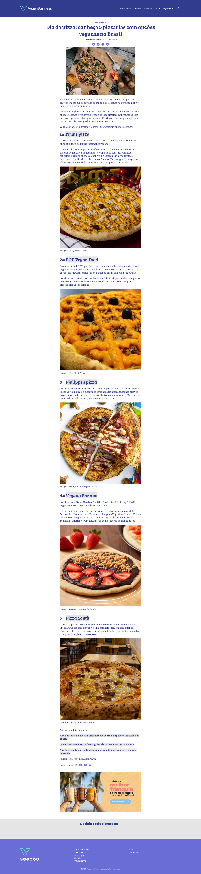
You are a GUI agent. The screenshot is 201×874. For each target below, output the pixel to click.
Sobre (132, 849)
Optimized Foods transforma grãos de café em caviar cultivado (97, 744)
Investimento (125, 8)
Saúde (158, 8)
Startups (148, 8)
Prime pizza (77, 134)
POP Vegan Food (82, 259)
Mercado (138, 8)
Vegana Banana (81, 495)
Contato (133, 852)
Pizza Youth (77, 618)
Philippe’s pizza (81, 382)
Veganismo (168, 8)
